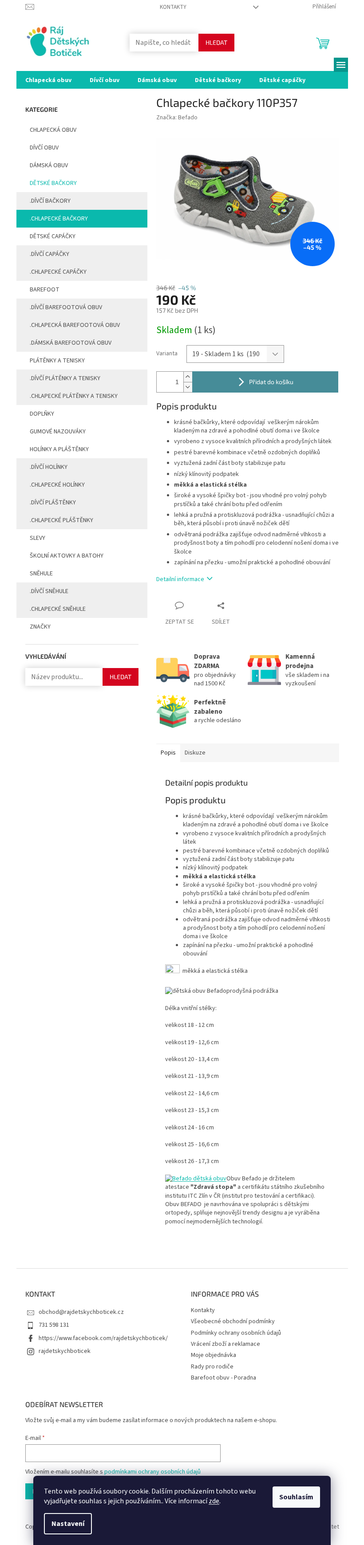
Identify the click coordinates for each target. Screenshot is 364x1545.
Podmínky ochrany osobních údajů (236, 1333)
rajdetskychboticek (65, 1351)
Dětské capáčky (52, 236)
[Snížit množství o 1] (187, 387)
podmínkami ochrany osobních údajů (152, 1471)
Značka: (177, 117)
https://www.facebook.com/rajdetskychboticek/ (103, 1338)
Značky (40, 626)
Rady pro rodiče (212, 1366)
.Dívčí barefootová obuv (66, 307)
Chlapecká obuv (53, 130)
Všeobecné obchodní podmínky (233, 1321)
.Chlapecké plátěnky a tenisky (74, 396)
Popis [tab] (168, 752)
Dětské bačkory (53, 183)
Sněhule (41, 573)
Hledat (216, 42)
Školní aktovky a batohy (66, 555)
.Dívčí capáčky (49, 254)
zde (214, 1501)
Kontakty (173, 7)
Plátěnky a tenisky (57, 360)
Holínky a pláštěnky (59, 449)
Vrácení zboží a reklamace (225, 1344)
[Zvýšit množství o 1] (187, 377)
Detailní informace (180, 579)
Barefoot (44, 289)
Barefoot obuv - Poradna (223, 1377)
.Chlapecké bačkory (59, 218)
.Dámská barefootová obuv (70, 342)
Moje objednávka (213, 1355)
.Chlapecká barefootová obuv (75, 325)
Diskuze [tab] (195, 752)
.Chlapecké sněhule (58, 609)
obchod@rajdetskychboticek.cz (81, 1312)
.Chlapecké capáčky (58, 271)
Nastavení (67, 1524)
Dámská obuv (49, 165)
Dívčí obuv (44, 147)
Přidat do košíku (271, 381)
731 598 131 (54, 1325)
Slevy (37, 538)
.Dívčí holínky (48, 467)
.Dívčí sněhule (49, 591)
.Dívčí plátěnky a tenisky (65, 378)
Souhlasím (296, 1497)
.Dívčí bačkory (50, 201)
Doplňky (42, 413)
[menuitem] (48, 80)
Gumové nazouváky (58, 431)
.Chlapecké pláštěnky (61, 520)
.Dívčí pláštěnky (53, 502)
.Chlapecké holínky (57, 484)
